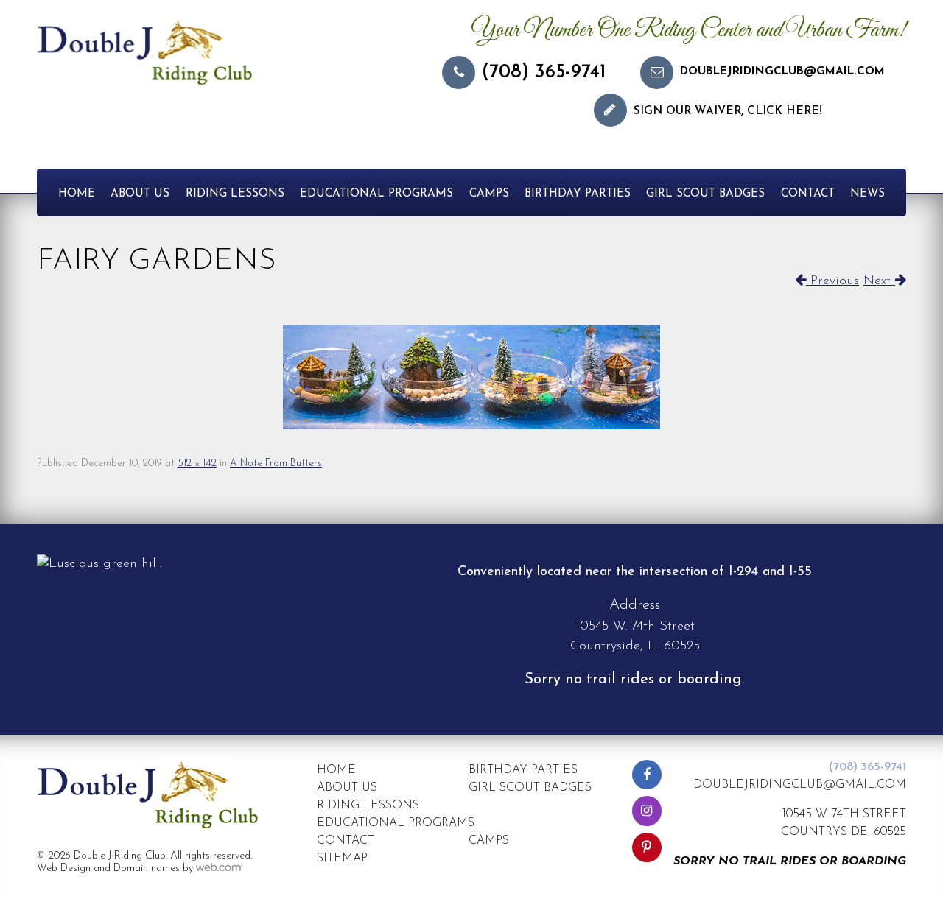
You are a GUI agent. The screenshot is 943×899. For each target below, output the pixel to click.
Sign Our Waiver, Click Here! (728, 111)
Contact (808, 194)
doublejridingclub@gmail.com (782, 71)
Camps (489, 194)
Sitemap (342, 858)
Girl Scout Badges (705, 194)
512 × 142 (197, 463)
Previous (832, 281)
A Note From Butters (276, 463)
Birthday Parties (578, 194)
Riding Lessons (235, 194)
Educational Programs (376, 194)
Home (76, 194)
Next (879, 281)
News (867, 194)
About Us (140, 194)
